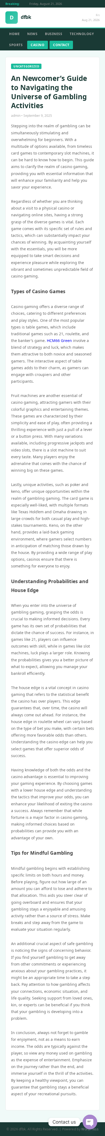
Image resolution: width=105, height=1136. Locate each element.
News (32, 34)
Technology (82, 34)
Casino (37, 45)
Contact (61, 45)
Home (14, 34)
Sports (16, 45)
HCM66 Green (59, 340)
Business (53, 34)
